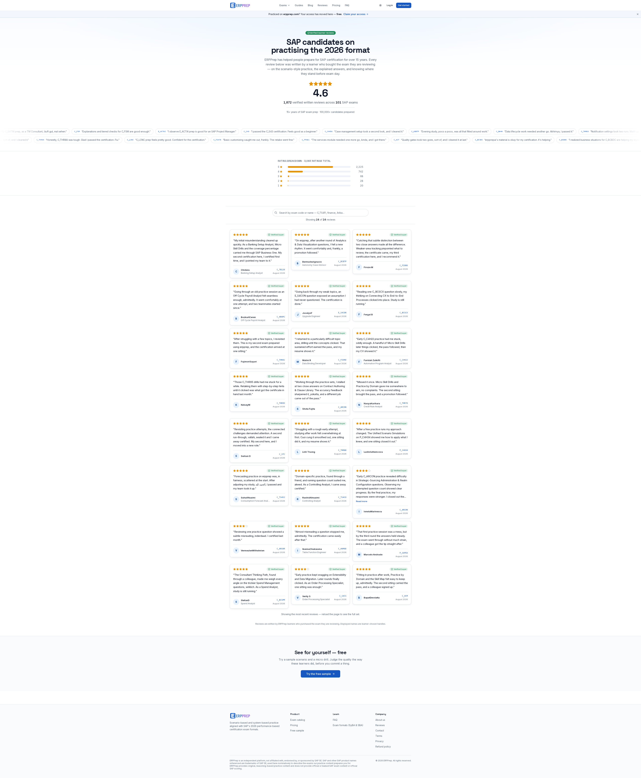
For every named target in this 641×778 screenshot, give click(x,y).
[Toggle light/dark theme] (380, 5)
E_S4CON (342, 313)
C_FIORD (404, 265)
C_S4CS (342, 596)
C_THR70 (404, 403)
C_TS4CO (342, 497)
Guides (299, 5)
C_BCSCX (404, 313)
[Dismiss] (638, 14)
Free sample (297, 730)
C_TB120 (281, 270)
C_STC (282, 454)
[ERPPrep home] (240, 5)
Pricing (336, 5)
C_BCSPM (281, 600)
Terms (378, 735)
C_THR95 (281, 403)
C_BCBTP (342, 261)
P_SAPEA (404, 553)
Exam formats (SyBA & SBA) (348, 725)
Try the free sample (318, 674)
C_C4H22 (404, 360)
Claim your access (354, 14)
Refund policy (383, 746)
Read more (361, 501)
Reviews (323, 5)
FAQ (347, 5)
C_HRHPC (281, 317)
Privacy (379, 741)
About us (380, 719)
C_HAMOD (342, 549)
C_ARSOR (281, 549)
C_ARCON (342, 407)
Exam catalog (297, 719)
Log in (390, 5)
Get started (403, 5)
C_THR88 (342, 450)
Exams (283, 5)
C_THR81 (281, 360)
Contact (379, 730)
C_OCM (405, 596)
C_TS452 (281, 497)
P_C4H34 (404, 450)
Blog (310, 5)
